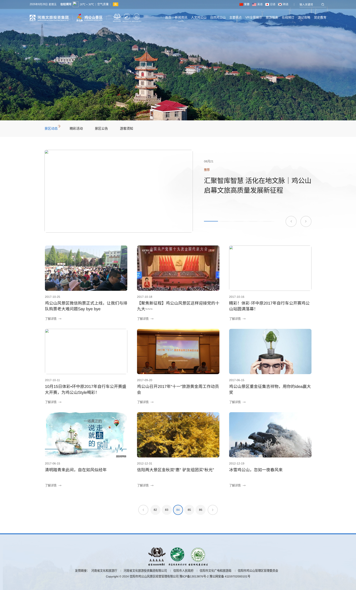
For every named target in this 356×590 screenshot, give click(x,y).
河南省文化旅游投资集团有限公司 (145, 570)
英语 (259, 4)
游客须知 (126, 128)
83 (166, 509)
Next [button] (306, 221)
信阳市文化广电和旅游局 (215, 570)
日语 (272, 4)
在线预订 (288, 17)
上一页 (143, 510)
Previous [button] (291, 221)
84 (178, 509)
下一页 (213, 510)
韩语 (285, 4)
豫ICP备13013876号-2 (194, 576)
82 (155, 509)
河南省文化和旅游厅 (104, 570)
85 (189, 509)
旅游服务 (272, 17)
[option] (178, 191)
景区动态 (51, 128)
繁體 (246, 4)
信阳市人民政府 (183, 570)
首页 (168, 17)
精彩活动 (76, 128)
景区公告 (101, 128)
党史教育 (320, 17)
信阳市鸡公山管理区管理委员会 (258, 570)
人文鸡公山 (198, 17)
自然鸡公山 (218, 17)
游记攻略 (304, 17)
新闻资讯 (181, 17)
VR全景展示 (253, 17)
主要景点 (235, 17)
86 (200, 509)
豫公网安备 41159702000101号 (230, 576)
